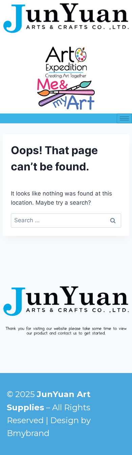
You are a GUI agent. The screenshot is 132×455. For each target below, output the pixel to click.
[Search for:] (66, 220)
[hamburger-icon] (124, 118)
